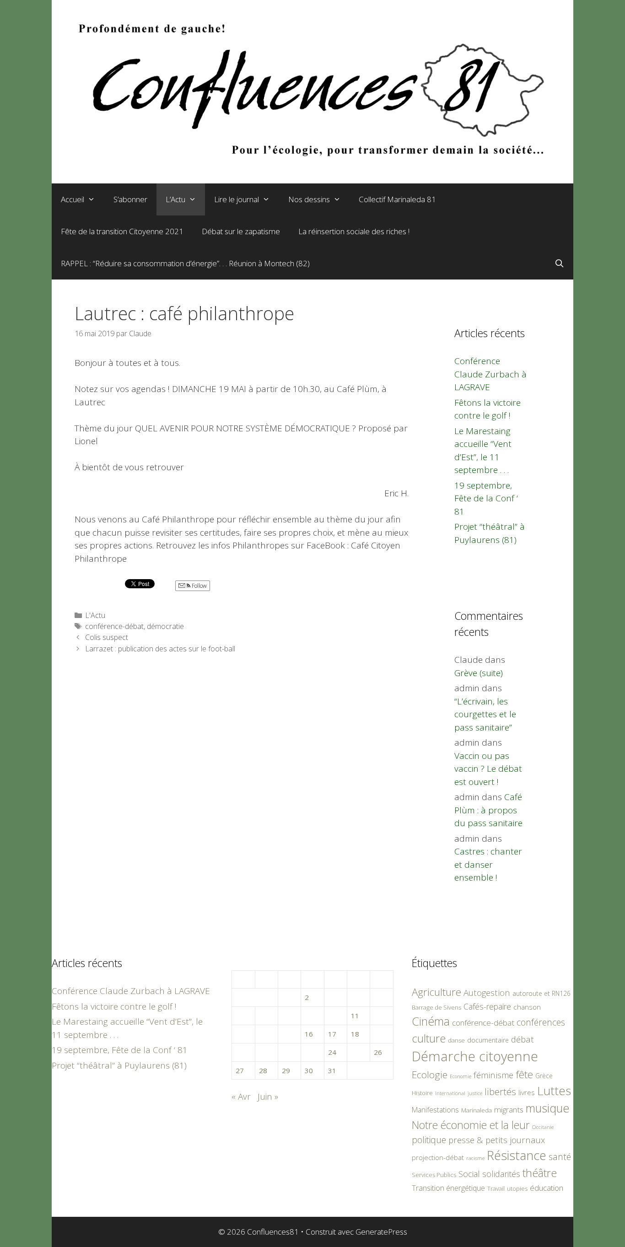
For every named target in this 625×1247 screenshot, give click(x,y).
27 (240, 1070)
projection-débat (438, 1157)
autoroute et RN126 (541, 993)
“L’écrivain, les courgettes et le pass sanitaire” (485, 714)
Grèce (544, 1075)
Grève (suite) (478, 673)
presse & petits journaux (496, 1139)
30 (309, 1070)
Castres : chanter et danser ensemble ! (488, 864)
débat (522, 1039)
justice (475, 1093)
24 (332, 1052)
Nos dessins (309, 199)
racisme (475, 1158)
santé (560, 1156)
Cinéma (431, 1021)
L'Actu (95, 615)
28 (263, 1070)
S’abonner (130, 199)
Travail (496, 1188)
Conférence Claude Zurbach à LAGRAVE (490, 374)
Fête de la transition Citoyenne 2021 (122, 231)
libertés (500, 1091)
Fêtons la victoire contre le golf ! (114, 1006)
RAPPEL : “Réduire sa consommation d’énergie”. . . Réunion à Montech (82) (185, 263)
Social (469, 1173)
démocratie (165, 626)
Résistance (516, 1155)
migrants (508, 1109)
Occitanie (543, 1126)
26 (378, 1052)
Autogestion (486, 992)
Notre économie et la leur (471, 1125)
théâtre (540, 1173)
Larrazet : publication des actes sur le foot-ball (160, 649)
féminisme (493, 1074)
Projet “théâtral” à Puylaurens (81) (119, 1065)
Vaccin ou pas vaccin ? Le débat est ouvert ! (488, 769)
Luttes (554, 1090)
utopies (517, 1188)
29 (286, 1070)
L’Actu (175, 199)
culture (429, 1038)
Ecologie (429, 1074)
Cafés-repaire (487, 1006)
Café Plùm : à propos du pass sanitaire (488, 810)
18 (355, 1033)
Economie (460, 1076)
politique (429, 1140)
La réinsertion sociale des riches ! (353, 231)
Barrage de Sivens (436, 1007)
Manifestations (435, 1110)
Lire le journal (236, 199)
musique (548, 1108)
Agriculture (436, 992)
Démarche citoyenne (475, 1056)
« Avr (241, 1096)
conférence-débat (114, 626)
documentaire (488, 1040)
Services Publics (434, 1175)
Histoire (422, 1093)
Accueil (72, 199)
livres (526, 1092)
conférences (541, 1022)
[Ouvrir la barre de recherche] (559, 263)
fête (524, 1074)
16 (309, 1033)
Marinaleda (476, 1110)
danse (456, 1040)
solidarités (501, 1173)
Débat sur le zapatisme (241, 231)
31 (332, 1070)
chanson (527, 1007)
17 (332, 1033)
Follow (198, 586)
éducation (546, 1187)
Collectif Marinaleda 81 (397, 199)
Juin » (268, 1096)
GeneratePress (381, 1231)
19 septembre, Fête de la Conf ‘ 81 (486, 498)
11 (355, 1015)
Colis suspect (106, 637)
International (450, 1093)
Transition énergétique (448, 1188)
